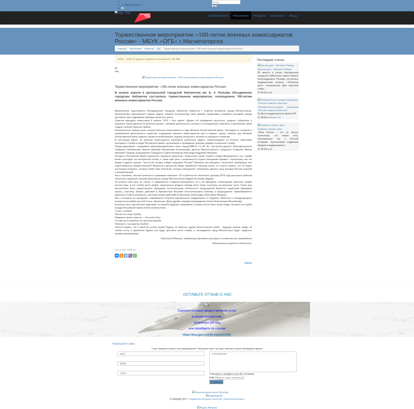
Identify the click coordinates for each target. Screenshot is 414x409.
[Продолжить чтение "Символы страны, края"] (271, 124)
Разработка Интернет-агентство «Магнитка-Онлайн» (217, 398)
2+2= (212, 377)
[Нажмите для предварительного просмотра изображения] (183, 77)
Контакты (278, 15)
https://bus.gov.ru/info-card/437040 (207, 334)
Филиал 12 (275, 117)
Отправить (216, 381)
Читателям (241, 15)
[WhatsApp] (135, 256)
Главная (121, 48)
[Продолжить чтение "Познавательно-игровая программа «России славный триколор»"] (278, 101)
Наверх (248, 262)
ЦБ (158, 48)
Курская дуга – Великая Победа (274, 69)
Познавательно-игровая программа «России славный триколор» (278, 108)
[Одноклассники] (121, 256)
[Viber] (130, 256)
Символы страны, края (270, 128)
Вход (293, 15)
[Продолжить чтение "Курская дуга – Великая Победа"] (276, 64)
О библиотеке (218, 15)
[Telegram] (126, 256)
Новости (149, 48)
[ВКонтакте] (117, 256)
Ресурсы (259, 15)
